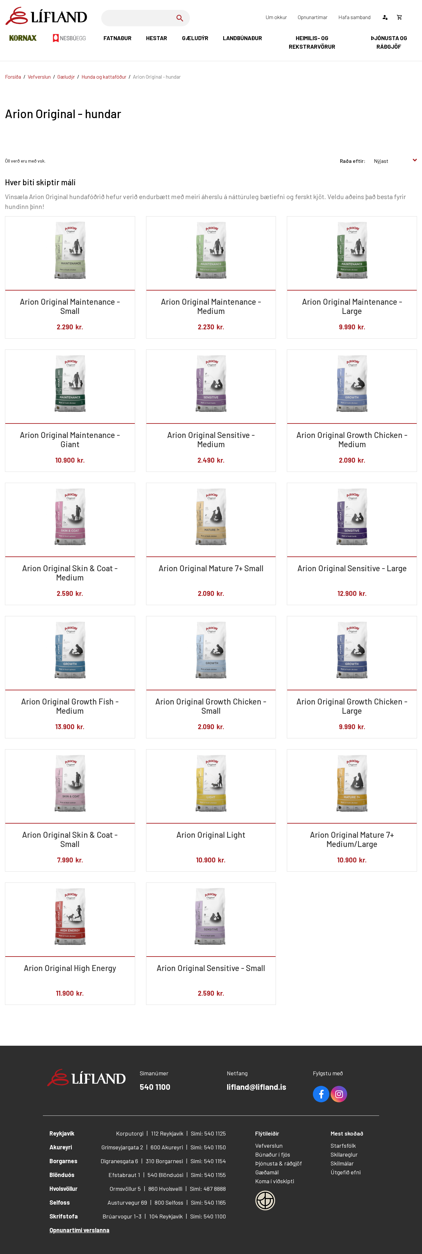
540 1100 (155, 1086)
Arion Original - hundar (157, 76)
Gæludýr (66, 76)
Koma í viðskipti (274, 1181)
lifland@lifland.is (256, 1086)
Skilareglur (344, 1154)
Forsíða (13, 76)
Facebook (321, 1094)
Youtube (339, 1094)
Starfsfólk (343, 1145)
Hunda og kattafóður (103, 76)
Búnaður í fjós (272, 1154)
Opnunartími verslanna (79, 1230)
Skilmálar (342, 1163)
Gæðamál (267, 1172)
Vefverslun (39, 76)
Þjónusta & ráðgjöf (278, 1163)
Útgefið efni (346, 1172)
